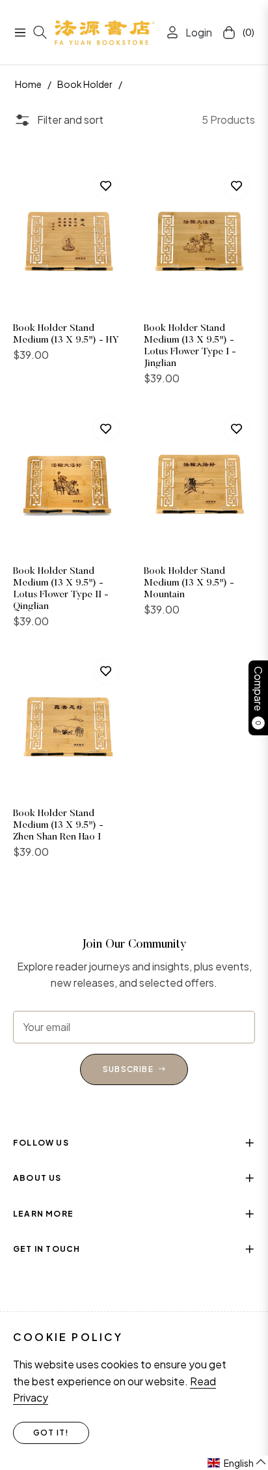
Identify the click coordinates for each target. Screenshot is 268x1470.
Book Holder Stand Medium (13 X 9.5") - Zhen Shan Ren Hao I (58, 825)
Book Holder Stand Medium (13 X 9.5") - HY (66, 334)
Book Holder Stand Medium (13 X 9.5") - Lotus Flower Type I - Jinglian (190, 346)
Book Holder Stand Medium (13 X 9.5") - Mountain (189, 583)
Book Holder (85, 84)
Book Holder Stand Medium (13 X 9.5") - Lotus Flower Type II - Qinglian (61, 589)
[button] (237, 1463)
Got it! (51, 1432)
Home (28, 84)
